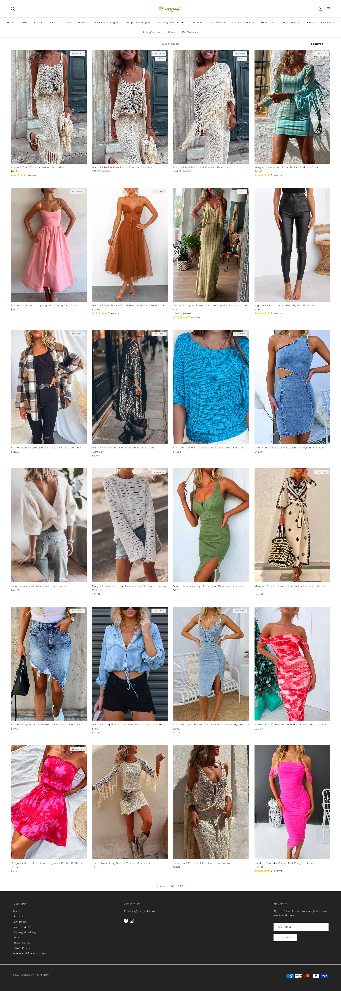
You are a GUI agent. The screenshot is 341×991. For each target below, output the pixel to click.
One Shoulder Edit (243, 22)
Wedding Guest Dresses (171, 22)
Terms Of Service (22, 948)
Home (10, 22)
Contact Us (19, 921)
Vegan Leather (290, 22)
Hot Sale (38, 22)
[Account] (320, 9)
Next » (181, 885)
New (24, 22)
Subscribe (285, 937)
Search (16, 911)
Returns (17, 937)
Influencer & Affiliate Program (30, 953)
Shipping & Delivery (24, 932)
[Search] (13, 9)
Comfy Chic (219, 22)
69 (172, 885)
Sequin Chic (268, 22)
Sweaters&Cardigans (107, 22)
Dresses (54, 22)
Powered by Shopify (38, 975)
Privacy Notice (21, 942)
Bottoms (83, 22)
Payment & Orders (23, 927)
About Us (18, 916)
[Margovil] (170, 9)
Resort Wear (198, 22)
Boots (171, 32)
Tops (68, 22)
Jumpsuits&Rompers (138, 22)
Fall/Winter (327, 22)
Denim (310, 22)
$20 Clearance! (190, 32)
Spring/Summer (151, 32)
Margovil (24, 975)
